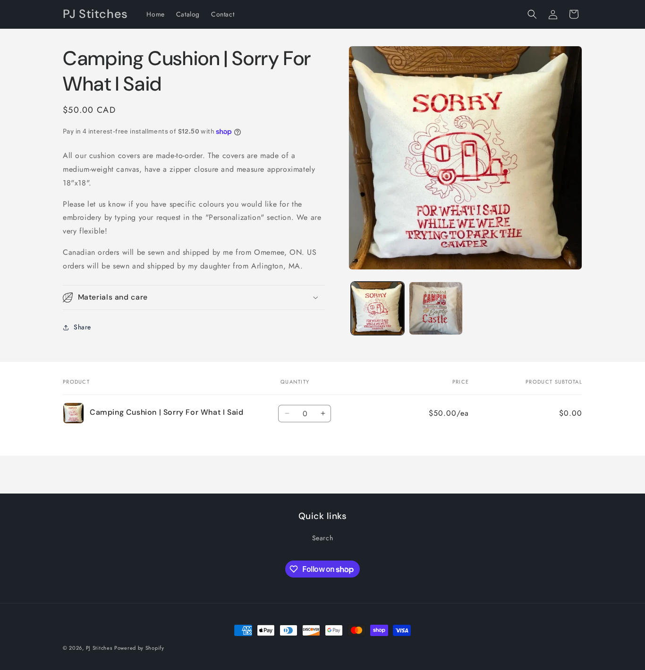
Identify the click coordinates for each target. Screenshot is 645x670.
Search (322, 538)
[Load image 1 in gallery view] (377, 308)
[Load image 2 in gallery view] (435, 308)
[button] (532, 14)
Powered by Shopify (139, 648)
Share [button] (82, 327)
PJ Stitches (99, 648)
